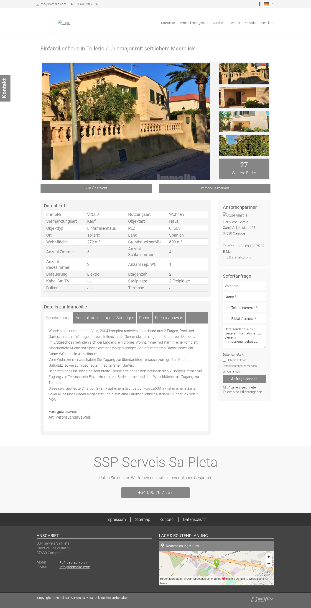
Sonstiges (125, 317)
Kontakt (250, 23)
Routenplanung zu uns (182, 546)
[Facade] (244, 73)
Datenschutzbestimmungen (240, 366)
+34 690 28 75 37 (86, 4)
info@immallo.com (53, 4)
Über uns (233, 23)
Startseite (168, 23)
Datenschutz (194, 519)
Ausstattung (87, 317)
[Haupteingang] (244, 97)
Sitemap (142, 519)
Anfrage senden (244, 379)
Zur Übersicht (96, 188)
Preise (144, 317)
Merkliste (266, 23)
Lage (107, 317)
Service (218, 23)
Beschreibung (58, 317)
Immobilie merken (214, 188)
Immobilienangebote (193, 23)
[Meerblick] (244, 145)
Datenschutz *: (233, 354)
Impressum (115, 519)
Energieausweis (169, 317)
